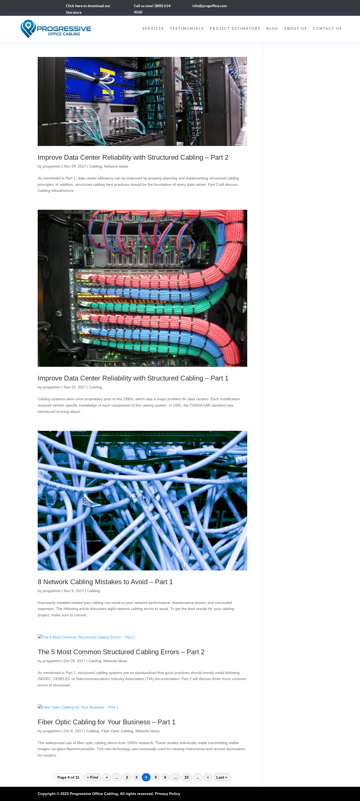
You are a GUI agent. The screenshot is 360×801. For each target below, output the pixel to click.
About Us (295, 28)
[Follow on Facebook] (257, 7)
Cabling (95, 166)
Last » (221, 777)
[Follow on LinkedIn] (268, 7)
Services (153, 28)
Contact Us (327, 28)
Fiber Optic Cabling (117, 731)
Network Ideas (116, 166)
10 (186, 777)
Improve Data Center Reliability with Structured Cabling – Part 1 (133, 378)
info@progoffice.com (209, 5)
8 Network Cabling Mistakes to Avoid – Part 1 (105, 582)
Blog (272, 28)
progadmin (52, 166)
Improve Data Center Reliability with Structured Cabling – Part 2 (133, 157)
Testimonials (187, 28)
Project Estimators (235, 28)
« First (92, 777)
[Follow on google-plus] (278, 7)
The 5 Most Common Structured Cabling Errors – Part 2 (121, 652)
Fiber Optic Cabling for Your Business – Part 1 (107, 722)
